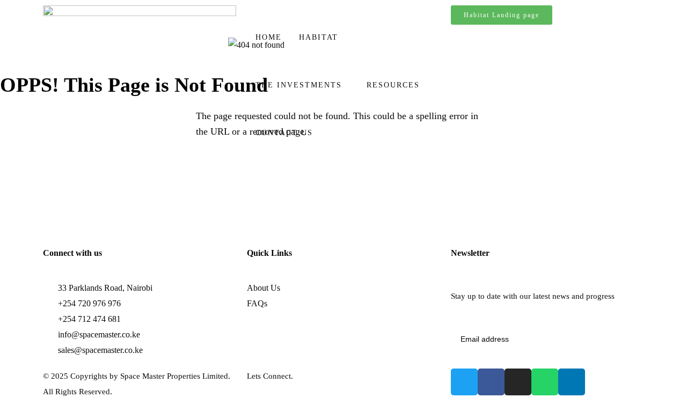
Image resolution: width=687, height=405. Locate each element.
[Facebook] (491, 382)
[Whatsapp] (544, 382)
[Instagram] (518, 382)
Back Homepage (65, 171)
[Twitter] (464, 382)
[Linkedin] (571, 382)
